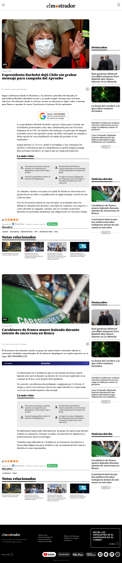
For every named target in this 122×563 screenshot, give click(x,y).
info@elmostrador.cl (16, 542)
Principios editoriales (44, 539)
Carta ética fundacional (45, 537)
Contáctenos (67, 540)
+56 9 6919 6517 (6, 542)
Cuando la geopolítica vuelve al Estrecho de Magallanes (37, 178)
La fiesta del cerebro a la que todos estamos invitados (106, 108)
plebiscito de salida (46, 232)
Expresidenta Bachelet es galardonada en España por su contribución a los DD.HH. (78, 255)
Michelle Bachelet (27, 232)
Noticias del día (102, 179)
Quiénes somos (42, 535)
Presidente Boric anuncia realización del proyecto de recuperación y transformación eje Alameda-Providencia (34, 256)
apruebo (5, 232)
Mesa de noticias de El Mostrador (16, 89)
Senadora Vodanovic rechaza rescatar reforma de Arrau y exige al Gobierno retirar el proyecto (105, 126)
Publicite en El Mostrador (71, 536)
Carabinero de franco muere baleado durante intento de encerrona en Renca (105, 209)
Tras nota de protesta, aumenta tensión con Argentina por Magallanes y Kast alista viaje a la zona (37, 169)
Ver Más (105, 147)
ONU (36, 232)
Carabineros (6, 473)
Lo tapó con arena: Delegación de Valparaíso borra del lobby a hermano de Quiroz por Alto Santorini (71, 180)
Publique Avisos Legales (71, 538)
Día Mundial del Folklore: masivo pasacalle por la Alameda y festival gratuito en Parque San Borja (72, 169)
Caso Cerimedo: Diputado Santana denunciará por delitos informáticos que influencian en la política (104, 138)
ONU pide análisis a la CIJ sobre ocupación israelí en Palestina (10, 254)
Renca (15, 473)
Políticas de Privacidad (45, 541)
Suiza (56, 232)
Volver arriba (6, 554)
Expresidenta (14, 232)
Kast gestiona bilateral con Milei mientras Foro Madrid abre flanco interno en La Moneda (105, 77)
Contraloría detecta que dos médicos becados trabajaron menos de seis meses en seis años (105, 223)
